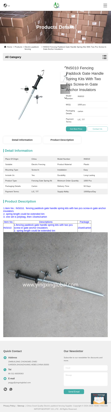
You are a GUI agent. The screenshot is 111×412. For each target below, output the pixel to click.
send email (74, 392)
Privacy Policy (9, 406)
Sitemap (20, 406)
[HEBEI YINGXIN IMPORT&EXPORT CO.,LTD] (56, 5)
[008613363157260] (11, 390)
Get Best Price (76, 129)
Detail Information (22, 140)
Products (18, 47)
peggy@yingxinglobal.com (19, 382)
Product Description (62, 140)
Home (9, 47)
